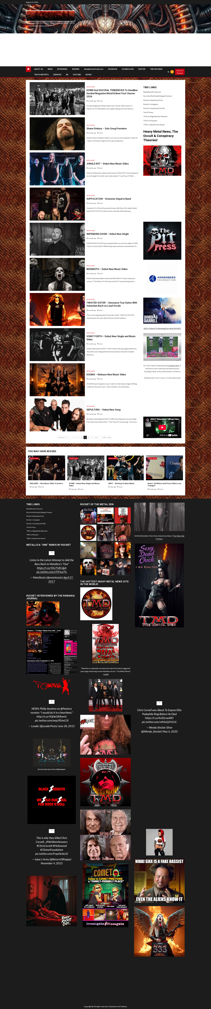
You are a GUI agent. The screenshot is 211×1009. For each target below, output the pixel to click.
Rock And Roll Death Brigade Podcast (157, 96)
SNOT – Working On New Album (121, 483)
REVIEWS (75, 69)
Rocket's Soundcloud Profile (154, 108)
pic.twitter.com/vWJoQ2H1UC (159, 721)
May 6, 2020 (170, 731)
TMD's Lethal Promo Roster (154, 125)
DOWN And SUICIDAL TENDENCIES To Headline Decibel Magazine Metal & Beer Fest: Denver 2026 (112, 93)
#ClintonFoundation (51, 849)
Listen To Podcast (179, 72)
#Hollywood (60, 845)
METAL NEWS (90, 87)
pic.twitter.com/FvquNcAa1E (51, 853)
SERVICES (57, 75)
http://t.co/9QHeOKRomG (52, 716)
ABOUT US (38, 69)
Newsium (112, 1006)
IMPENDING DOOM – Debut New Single (107, 234)
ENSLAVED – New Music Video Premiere (46, 483)
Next (109, 437)
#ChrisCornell (44, 845)
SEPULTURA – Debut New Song (103, 409)
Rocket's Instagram (150, 104)
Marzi (58, 769)
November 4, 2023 (52, 863)
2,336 (104, 437)
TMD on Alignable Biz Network (155, 116)
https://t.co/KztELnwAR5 (159, 718)
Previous (61, 437)
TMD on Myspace (150, 120)
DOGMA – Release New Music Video (106, 374)
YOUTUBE (77, 75)
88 (67, 75)
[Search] (168, 72)
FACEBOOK (112, 69)
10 (96, 437)
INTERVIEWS (62, 69)
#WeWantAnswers (57, 841)
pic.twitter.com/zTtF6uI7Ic (51, 571)
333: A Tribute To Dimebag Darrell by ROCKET (162, 328)
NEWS (50, 69)
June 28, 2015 (66, 726)
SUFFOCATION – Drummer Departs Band (108, 198)
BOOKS (89, 75)
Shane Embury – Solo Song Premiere (106, 128)
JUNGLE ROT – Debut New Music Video (107, 163)
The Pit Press (148, 112)
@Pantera (66, 708)
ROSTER (141, 69)
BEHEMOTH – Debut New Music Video (107, 269)
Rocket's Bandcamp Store (153, 100)
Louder (106, 674)
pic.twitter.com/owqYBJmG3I (51, 720)
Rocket (101, 101)
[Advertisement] (105, 49)
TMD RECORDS (156, 69)
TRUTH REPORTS (41, 75)
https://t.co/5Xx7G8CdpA (51, 568)
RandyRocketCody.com (93, 69)
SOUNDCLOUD (128, 69)
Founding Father (173, 365)
